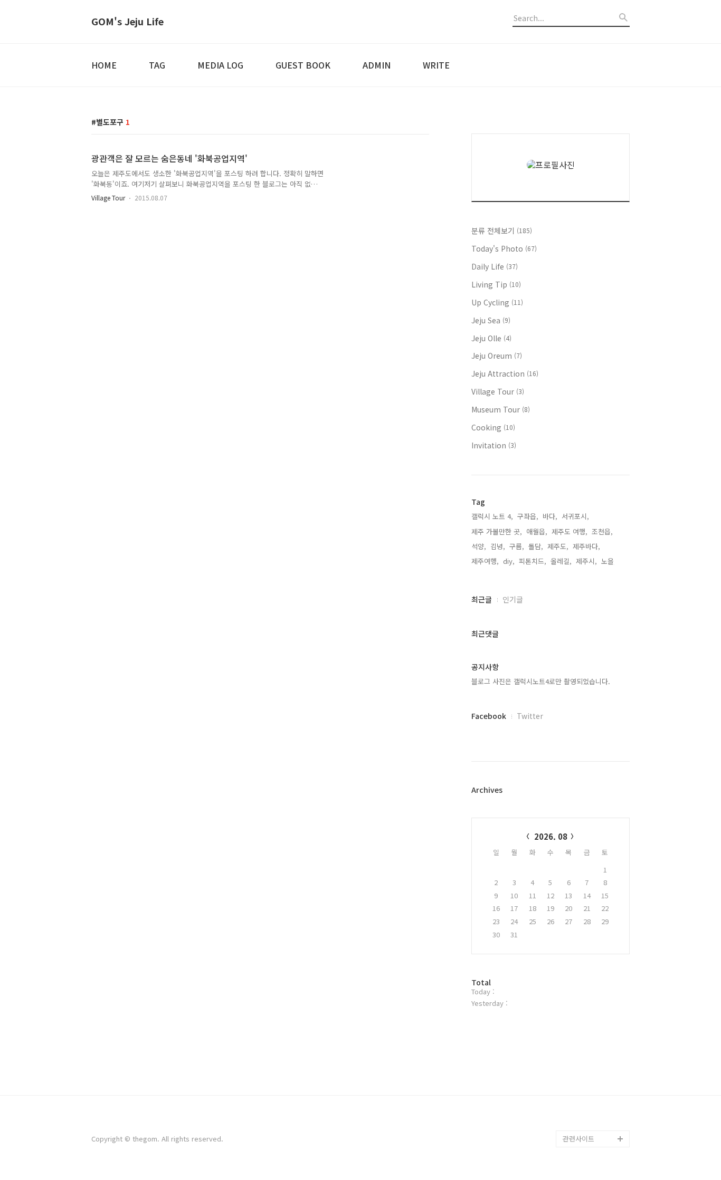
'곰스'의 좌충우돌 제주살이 (596, 1113)
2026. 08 (550, 836)
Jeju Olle (491, 338)
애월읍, (536, 531)
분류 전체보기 (501, 230)
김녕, (497, 546)
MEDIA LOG (220, 65)
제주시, (586, 561)
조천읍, (602, 531)
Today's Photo (504, 248)
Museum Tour (500, 409)
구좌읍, (527, 516)
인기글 (512, 599)
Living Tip (496, 284)
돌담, (535, 546)
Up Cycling (497, 302)
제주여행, (485, 561)
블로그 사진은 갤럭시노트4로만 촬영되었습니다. (540, 681)
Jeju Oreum (496, 355)
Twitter (530, 716)
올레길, (561, 561)
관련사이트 (578, 1139)
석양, (478, 546)
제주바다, (586, 546)
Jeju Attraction (504, 373)
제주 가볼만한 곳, (496, 531)
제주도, (557, 546)
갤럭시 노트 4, (492, 516)
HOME (104, 65)
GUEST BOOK (303, 65)
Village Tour (108, 197)
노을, (608, 561)
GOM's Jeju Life (127, 21)
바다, (550, 516)
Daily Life (494, 266)
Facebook (488, 716)
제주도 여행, (569, 531)
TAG (157, 65)
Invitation (493, 445)
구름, (516, 546)
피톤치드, (532, 561)
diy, (509, 561)
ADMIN (377, 65)
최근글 (481, 599)
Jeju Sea (490, 320)
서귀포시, (575, 516)
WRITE (436, 65)
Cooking (493, 427)
